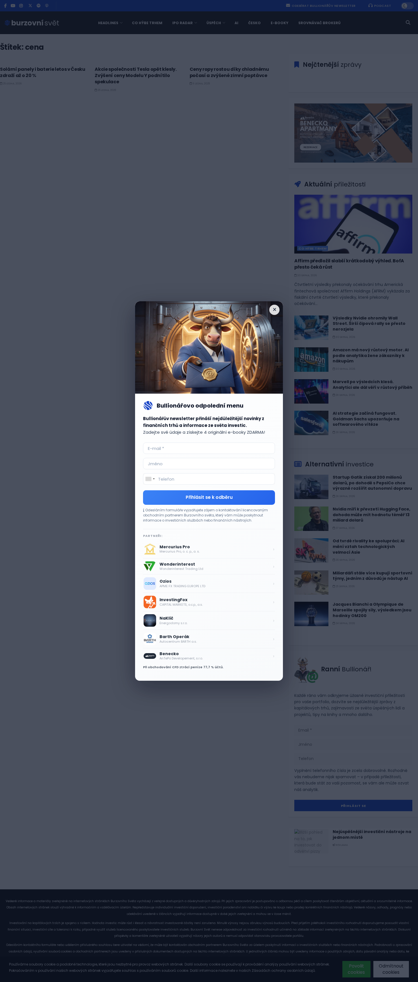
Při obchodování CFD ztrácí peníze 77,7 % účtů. (183, 667)
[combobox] (149, 479)
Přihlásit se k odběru (209, 497)
